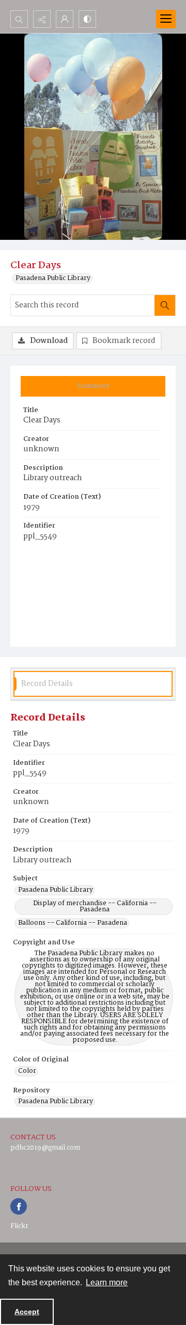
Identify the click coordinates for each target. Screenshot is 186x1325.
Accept (26, 1311)
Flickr (19, 1226)
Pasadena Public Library (53, 278)
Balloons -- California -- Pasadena (72, 923)
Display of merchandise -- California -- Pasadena (95, 906)
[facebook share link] (18, 1206)
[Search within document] (164, 305)
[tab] (93, 386)
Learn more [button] (107, 1282)
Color (27, 1071)
